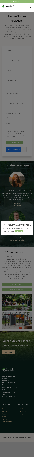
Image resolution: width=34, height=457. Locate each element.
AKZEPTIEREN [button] (19, 231)
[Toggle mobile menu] (31, 7)
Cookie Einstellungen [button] (8, 231)
